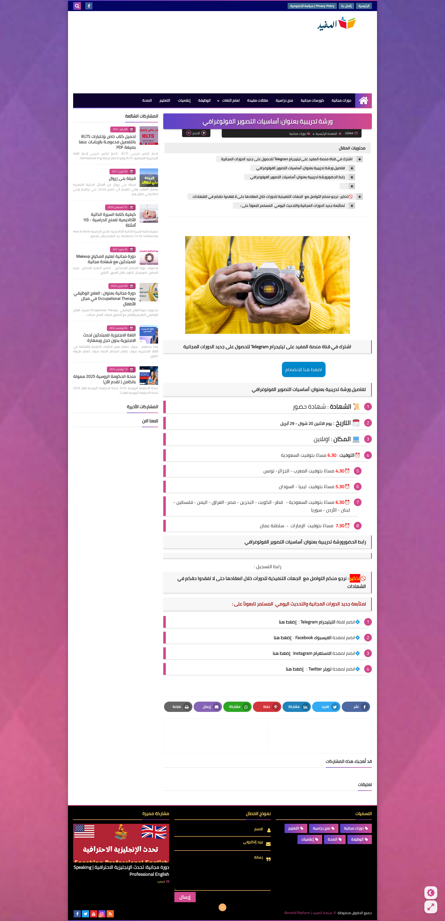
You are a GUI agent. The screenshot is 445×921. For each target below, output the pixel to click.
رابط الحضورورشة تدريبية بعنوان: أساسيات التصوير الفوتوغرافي (297, 177)
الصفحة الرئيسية (326, 133)
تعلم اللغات (230, 100)
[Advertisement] (167, 52)
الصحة (147, 100)
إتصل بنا (346, 6)
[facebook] (88, 6)
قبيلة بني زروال (122, 178)
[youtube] (93, 913)
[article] (218, 736)
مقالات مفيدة (257, 100)
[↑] (222, 907)
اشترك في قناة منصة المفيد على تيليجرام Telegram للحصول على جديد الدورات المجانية (287, 159)
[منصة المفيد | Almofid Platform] (334, 24)
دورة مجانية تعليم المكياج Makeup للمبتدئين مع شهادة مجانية (106, 258)
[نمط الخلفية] (430, 906)
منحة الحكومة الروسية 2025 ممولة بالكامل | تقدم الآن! (104, 379)
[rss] (110, 913)
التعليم (165, 100)
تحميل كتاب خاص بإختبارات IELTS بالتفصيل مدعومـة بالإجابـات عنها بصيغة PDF (107, 141)
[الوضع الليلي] (430, 892)
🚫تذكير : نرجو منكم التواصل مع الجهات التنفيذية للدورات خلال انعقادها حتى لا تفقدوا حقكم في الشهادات (273, 196)
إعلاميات (184, 100)
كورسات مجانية (312, 100)
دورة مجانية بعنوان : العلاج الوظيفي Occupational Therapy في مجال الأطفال (105, 298)
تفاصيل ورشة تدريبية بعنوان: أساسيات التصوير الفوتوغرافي (300, 168)
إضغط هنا (282, 637)
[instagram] (102, 913)
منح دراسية (284, 100)
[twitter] (85, 913)
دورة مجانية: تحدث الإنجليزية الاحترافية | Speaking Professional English (121, 870)
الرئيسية (363, 6)
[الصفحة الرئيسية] (363, 100)
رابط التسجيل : (267, 566)
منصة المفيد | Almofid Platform (308, 913)
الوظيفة (204, 100)
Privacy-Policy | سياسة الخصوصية (312, 6)
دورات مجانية (341, 100)
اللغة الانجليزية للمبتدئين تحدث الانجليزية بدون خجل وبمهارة (109, 337)
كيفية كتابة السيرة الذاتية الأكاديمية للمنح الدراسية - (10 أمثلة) (109, 219)
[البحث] (77, 6)
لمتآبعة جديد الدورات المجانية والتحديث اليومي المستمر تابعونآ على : (291, 205)
